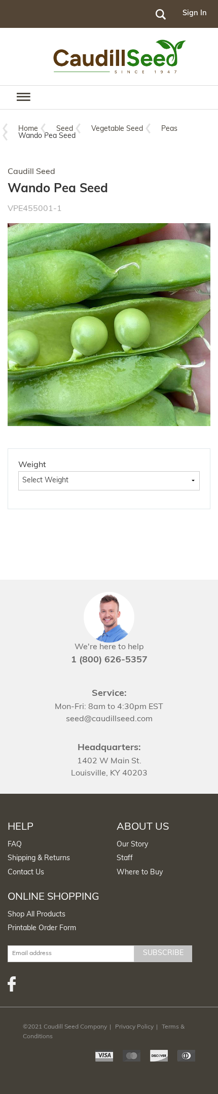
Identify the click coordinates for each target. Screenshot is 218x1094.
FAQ (15, 845)
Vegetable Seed (117, 129)
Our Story (132, 845)
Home (28, 129)
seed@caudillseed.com (109, 719)
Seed (64, 129)
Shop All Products (36, 915)
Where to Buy (140, 872)
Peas (169, 129)
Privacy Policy (134, 1027)
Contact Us (26, 872)
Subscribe (163, 953)
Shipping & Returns (39, 858)
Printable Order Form (42, 928)
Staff (125, 858)
